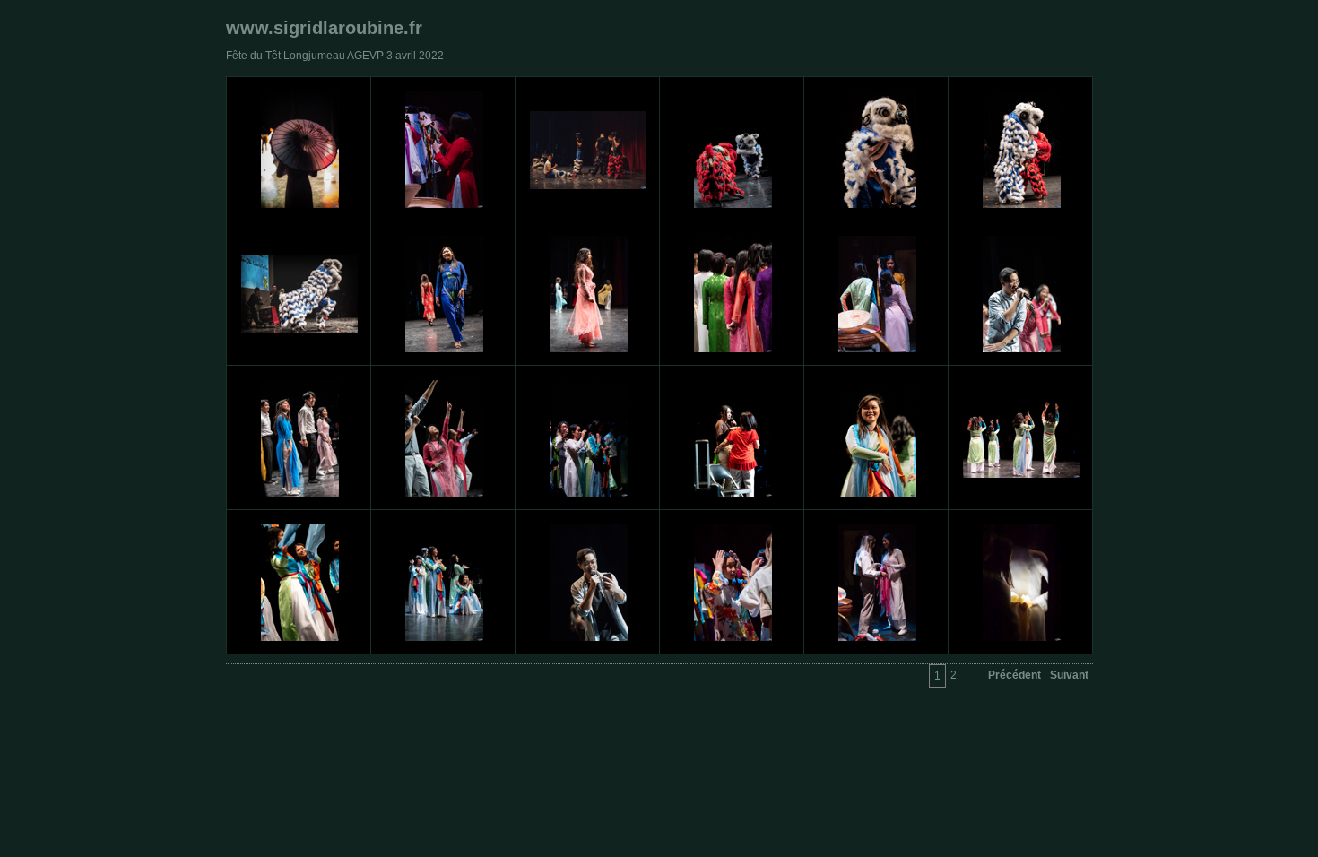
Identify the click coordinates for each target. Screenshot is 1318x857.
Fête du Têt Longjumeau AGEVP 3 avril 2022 (335, 55)
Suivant (1069, 675)
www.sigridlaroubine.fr (324, 28)
